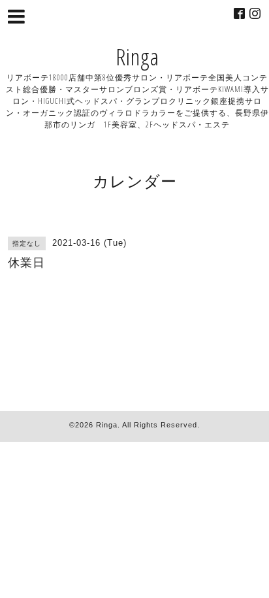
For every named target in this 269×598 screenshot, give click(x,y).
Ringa (137, 56)
